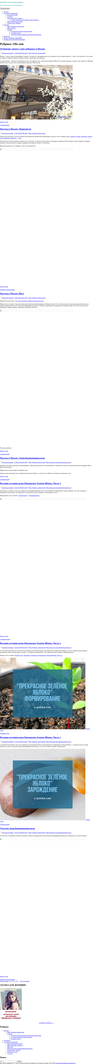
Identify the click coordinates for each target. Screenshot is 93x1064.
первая (72, 136)
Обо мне (6, 25)
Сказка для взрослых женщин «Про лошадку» (25, 20)
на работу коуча (16, 33)
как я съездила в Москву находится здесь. (31, 301)
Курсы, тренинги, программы (13, 38)
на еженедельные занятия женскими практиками (26, 34)
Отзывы (9, 29)
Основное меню (5, 8)
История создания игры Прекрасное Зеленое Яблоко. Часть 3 (30, 483)
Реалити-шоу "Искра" (14, 1050)
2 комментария (4, 125)
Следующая (25, 981)
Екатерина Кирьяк (7, 53)
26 (20, 981)
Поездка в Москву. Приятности (15, 129)
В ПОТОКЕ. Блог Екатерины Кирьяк (11, 2)
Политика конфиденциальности (65, 1063)
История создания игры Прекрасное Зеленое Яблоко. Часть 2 (30, 643)
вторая (78, 136)
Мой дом (10, 1047)
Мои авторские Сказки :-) (15, 18)
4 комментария (4, 479)
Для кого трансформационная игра (17, 828)
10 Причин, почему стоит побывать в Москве (22, 49)
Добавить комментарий (7, 289)
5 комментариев (5, 639)
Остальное (7, 1040)
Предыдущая (4, 981)
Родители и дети (12, 15)
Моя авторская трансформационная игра (58, 462)
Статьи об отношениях (11, 13)
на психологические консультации (21, 31)
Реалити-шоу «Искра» (14, 23)
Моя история (11, 28)
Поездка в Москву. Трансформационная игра (22, 458)
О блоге (6, 12)
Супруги (10, 16)
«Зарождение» (22, 495)
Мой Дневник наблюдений (15, 26)
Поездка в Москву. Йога (12, 293)
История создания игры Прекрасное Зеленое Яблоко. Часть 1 (30, 737)
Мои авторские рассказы (15, 21)
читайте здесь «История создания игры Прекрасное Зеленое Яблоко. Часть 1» (38, 655)
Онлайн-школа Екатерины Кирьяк (14, 39)
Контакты (7, 36)
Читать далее (4, 122)
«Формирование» (34, 495)
